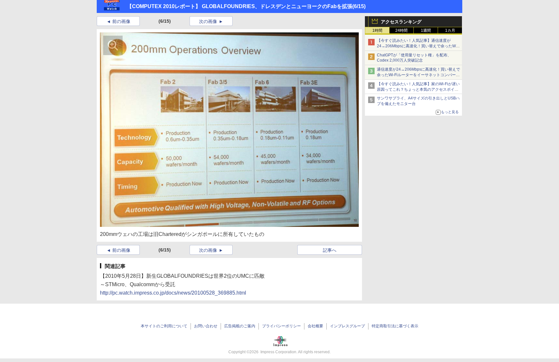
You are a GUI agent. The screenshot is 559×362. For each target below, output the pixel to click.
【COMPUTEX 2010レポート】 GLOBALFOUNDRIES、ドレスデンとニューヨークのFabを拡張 (239, 6)
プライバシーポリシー (281, 326)
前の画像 (121, 21)
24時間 (401, 30)
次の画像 (208, 21)
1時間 (377, 30)
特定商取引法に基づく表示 (395, 326)
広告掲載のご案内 (239, 326)
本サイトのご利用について (164, 326)
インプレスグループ (347, 326)
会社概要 (315, 326)
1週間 (426, 30)
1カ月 (450, 30)
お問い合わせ (205, 326)
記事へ (329, 250)
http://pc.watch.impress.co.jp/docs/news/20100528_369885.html (173, 293)
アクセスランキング (401, 21)
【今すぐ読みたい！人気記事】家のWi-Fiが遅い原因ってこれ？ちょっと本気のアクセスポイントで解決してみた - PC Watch (418, 89)
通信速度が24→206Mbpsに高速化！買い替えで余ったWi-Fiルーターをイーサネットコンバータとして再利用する (418, 75)
